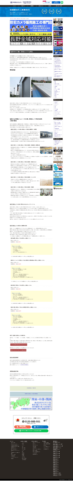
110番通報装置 (56, 128)
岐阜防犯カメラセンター (56, 462)
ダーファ (55, 115)
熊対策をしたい (56, 57)
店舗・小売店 (23, 447)
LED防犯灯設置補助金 (24, 364)
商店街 (55, 95)
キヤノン (55, 105)
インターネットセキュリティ (14, 457)
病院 (55, 81)
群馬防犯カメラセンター (56, 455)
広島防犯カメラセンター (56, 471)
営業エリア (56, 144)
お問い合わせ (56, 2)
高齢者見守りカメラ (13, 447)
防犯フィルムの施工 (57, 122)
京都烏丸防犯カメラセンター (56, 449)
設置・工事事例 (14, 18)
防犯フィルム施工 (13, 454)
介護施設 (55, 86)
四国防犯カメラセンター (56, 469)
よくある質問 (56, 143)
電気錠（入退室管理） (57, 123)
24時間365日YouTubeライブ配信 (15, 446)
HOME (11, 18)
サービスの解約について (47, 446)
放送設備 (55, 133)
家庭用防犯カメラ (57, 91)
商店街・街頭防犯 (24, 458)
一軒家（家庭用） (24, 459)
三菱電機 (55, 110)
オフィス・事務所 (57, 89)
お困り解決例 (34, 447)
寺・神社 (55, 90)
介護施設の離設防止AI (57, 66)
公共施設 (23, 455)
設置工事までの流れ (57, 140)
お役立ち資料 (47, 2)
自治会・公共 (56, 94)
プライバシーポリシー (46, 447)
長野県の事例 (18, 18)
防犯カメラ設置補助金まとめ (36, 451)
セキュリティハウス (57, 111)
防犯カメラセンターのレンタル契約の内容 (18, 350)
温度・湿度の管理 (57, 59)
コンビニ (23, 450)
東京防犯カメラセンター (56, 451)
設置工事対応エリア (35, 454)
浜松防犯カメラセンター (56, 460)
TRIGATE (55, 102)
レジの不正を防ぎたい (57, 60)
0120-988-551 (27, 2)
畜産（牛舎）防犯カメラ (58, 134)
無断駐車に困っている (57, 61)
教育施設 (23, 454)
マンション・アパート (57, 85)
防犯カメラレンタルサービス (36, 442)
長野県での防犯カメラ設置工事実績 (31, 393)
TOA (55, 106)
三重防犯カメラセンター (56, 464)
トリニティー (56, 101)
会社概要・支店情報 (46, 442)
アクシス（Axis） (57, 113)
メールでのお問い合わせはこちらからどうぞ (19, 344)
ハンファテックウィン (57, 114)
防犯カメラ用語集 (35, 450)
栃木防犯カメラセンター (56, 457)
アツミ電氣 (56, 109)
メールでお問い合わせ (22, 427)
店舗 (55, 87)
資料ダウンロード (40, 426)
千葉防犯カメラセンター (56, 453)
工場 (55, 82)
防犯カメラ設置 (13, 442)
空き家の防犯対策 (57, 65)
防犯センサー (56, 132)
